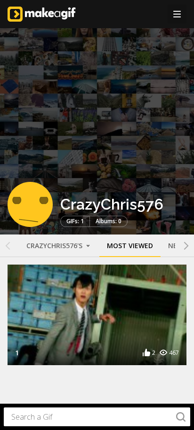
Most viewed (130, 245)
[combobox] (97, 416)
